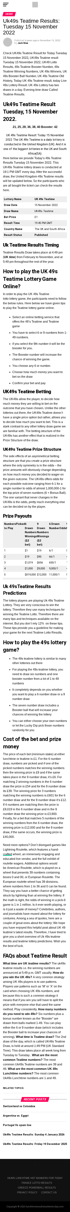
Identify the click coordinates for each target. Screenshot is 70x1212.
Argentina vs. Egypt (16, 1115)
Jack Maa (23, 43)
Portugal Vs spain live (17, 1125)
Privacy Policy (27, 1192)
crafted (7, 854)
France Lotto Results (37, 1182)
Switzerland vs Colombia (19, 1106)
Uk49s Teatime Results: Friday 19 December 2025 (35, 1144)
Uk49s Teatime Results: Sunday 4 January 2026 (33, 1134)
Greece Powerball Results (37, 1187)
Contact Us (49, 1192)
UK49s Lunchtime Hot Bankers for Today (35, 1178)
